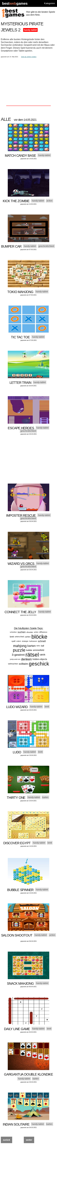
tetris (38, 646)
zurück (6, 1140)
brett (12, 636)
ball (42, 646)
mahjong (20, 646)
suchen (22, 632)
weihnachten (13, 664)
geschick (39, 664)
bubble (29, 650)
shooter (29, 632)
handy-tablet (30, 30)
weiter (29, 1140)
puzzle (19, 650)
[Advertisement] (28, 77)
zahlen (28, 637)
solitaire (23, 663)
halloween (33, 641)
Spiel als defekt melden (28, 57)
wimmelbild (38, 650)
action (36, 632)
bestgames (15, 3)
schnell (42, 641)
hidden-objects (40, 659)
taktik (42, 654)
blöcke (39, 637)
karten (31, 645)
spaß (13, 641)
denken (26, 659)
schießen (13, 632)
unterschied (19, 637)
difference (43, 632)
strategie (25, 641)
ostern (18, 641)
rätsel (32, 655)
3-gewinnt (18, 654)
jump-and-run (15, 659)
